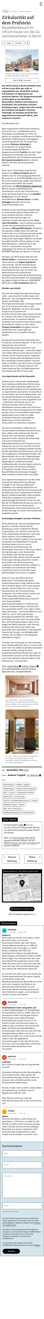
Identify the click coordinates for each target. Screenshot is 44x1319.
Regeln (37, 1245)
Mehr (26, 770)
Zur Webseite (32, 775)
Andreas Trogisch (29, 666)
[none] (22, 909)
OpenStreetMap (36, 900)
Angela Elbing (12, 666)
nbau (21, 825)
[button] (22, 883)
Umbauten (26, 175)
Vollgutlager (7, 249)
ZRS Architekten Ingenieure (29, 186)
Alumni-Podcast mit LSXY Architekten (20, 843)
